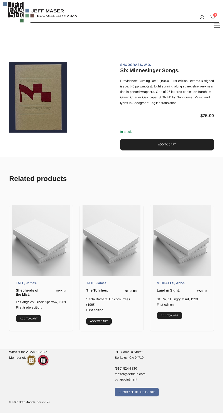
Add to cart (167, 144)
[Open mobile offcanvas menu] (217, 25)
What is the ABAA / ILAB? (28, 352)
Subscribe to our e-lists (137, 392)
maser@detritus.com (130, 374)
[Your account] (202, 17)
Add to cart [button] (28, 318)
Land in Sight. (168, 290)
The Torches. (97, 290)
